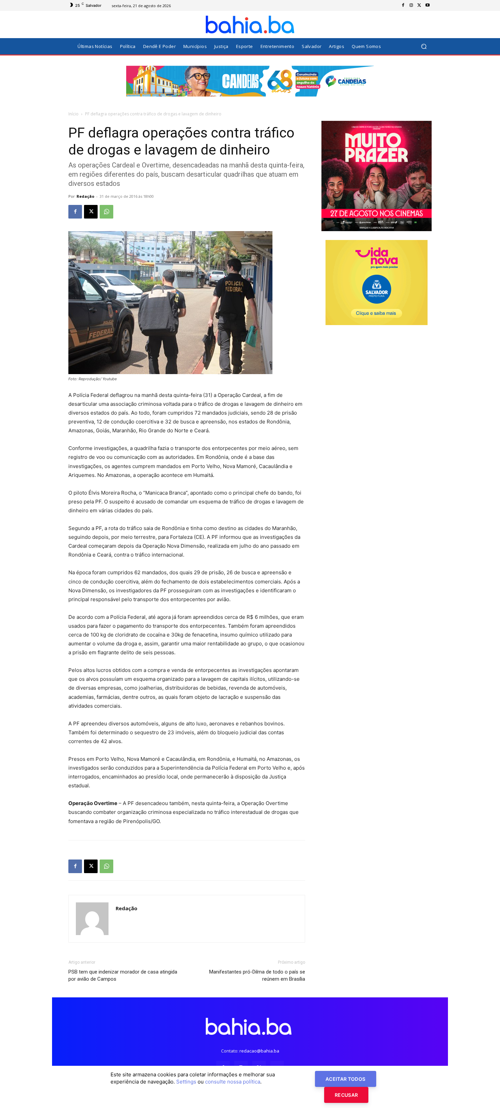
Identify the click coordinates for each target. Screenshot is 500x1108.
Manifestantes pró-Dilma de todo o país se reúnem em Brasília (257, 975)
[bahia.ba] (250, 24)
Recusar (346, 1095)
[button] (424, 46)
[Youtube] (427, 5)
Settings (186, 1081)
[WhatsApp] (106, 212)
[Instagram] (411, 5)
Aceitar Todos (346, 1079)
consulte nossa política (232, 1081)
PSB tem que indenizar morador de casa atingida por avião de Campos (122, 975)
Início (73, 114)
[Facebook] (403, 5)
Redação (85, 196)
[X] (419, 5)
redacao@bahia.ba (259, 1051)
